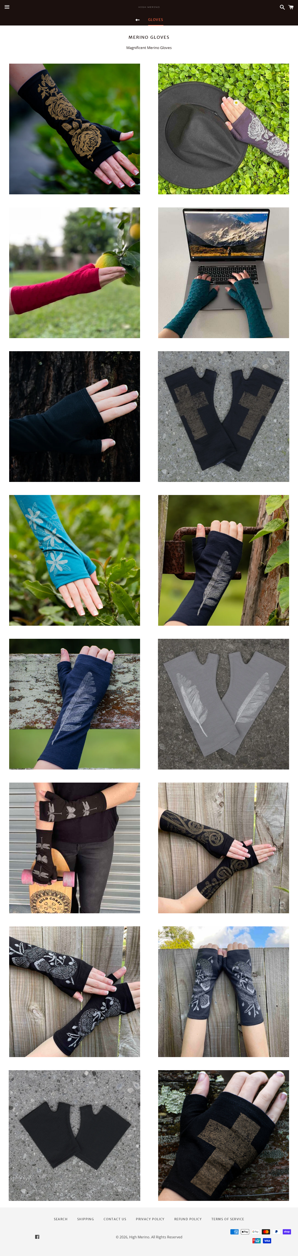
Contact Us (115, 1219)
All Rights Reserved (166, 1237)
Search (61, 1219)
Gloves (156, 19)
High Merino (139, 1237)
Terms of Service (227, 1219)
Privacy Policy (150, 1219)
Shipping (85, 1219)
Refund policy (188, 1219)
